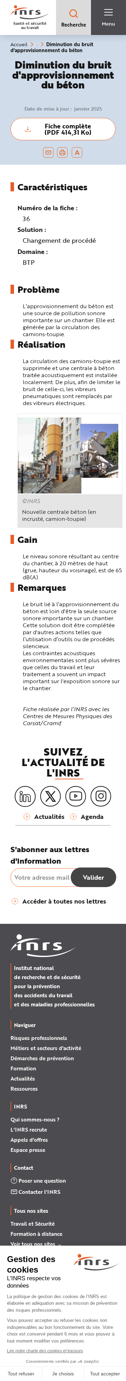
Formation (23, 1068)
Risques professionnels (38, 1038)
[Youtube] (75, 796)
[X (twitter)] (50, 796)
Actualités (22, 1078)
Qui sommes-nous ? (34, 1119)
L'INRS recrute (28, 1129)
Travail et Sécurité (32, 1223)
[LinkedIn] (25, 797)
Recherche (73, 24)
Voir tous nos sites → (36, 1244)
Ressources (24, 1088)
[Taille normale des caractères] (77, 152)
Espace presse (27, 1150)
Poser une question (42, 1180)
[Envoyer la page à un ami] (48, 152)
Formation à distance (36, 1234)
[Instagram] (100, 796)
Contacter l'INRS (39, 1192)
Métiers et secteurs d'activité (45, 1048)
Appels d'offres (29, 1139)
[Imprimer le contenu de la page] (62, 152)
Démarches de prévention (42, 1058)
